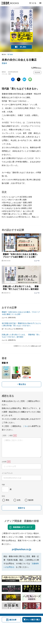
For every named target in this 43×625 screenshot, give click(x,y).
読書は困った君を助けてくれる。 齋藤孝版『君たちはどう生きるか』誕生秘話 (21, 336)
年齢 (3, 485)
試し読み (23, 47)
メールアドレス (7, 473)
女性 (19, 500)
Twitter (18, 79)
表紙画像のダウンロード (22, 527)
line (30, 79)
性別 (3, 496)
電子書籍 (10, 54)
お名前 (4, 461)
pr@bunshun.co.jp (21, 549)
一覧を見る (21, 384)
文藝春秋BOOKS (10, 3)
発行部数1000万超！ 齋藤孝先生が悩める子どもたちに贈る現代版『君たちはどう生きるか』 (21, 324)
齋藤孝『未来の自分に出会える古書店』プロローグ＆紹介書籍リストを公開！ (21, 313)
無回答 (31, 500)
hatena (24, 79)
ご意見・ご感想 (7, 435)
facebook (13, 79)
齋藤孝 (4, 63)
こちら (25, 426)
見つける (32, 3)
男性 (7, 500)
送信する (21, 508)
